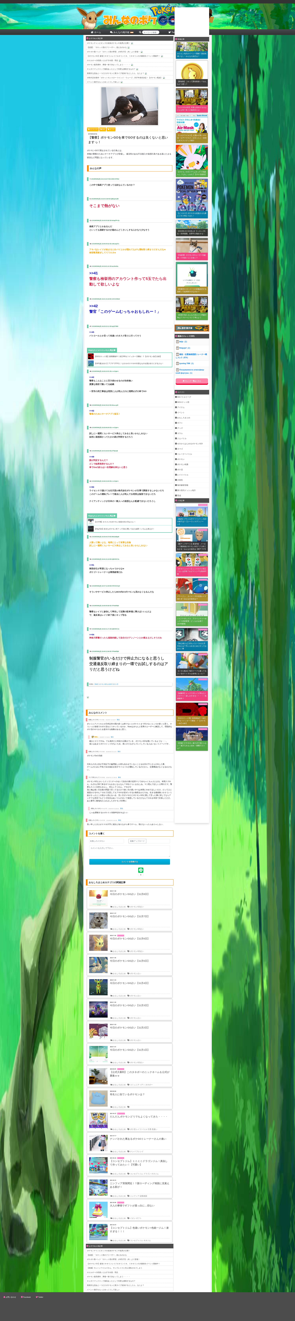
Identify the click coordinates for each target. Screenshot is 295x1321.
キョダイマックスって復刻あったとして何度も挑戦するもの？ (111, 69)
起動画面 (143, 1196)
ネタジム (155, 1174)
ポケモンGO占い (137, 907)
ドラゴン (147, 1174)
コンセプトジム (136, 1174)
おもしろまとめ (119, 907)
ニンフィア (134, 1196)
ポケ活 (133, 1129)
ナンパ (133, 1151)
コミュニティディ (137, 1085)
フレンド (139, 1151)
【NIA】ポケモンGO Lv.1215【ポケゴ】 (106, 684)
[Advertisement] (192, 21)
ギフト (139, 1218)
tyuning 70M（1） (187, 363)
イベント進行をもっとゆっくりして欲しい (103, 82)
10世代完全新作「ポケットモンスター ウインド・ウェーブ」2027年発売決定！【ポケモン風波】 (124, 78)
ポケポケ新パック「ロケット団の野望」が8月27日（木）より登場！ (113, 52)
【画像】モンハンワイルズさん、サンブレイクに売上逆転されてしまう (114, 1268)
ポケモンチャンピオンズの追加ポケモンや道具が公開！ (108, 43)
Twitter (40, 1297)
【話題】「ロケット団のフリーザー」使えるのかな (107, 47)
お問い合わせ (11, 1297)
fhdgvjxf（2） (185, 348)
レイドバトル (141, 1129)
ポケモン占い (135, 973)
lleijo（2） (183, 342)
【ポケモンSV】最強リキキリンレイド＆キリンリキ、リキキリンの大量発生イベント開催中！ (123, 56)
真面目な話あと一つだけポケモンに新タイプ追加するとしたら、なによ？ (115, 73)
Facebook (27, 1297)
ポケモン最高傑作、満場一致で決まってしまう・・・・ (108, 65)
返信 (118, 720)
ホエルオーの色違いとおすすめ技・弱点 (102, 60)
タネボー (149, 1085)
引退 (149, 1129)
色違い (154, 1129)
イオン (133, 1218)
